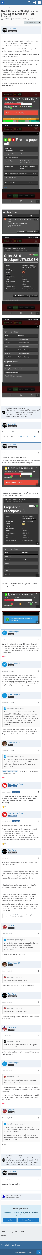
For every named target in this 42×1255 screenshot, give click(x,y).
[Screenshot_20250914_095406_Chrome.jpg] (21, 221)
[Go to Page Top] (38, 1252)
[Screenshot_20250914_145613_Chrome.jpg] (21, 600)
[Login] (34, 2)
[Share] (39, 22)
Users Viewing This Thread (12, 1231)
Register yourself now (30, 1213)
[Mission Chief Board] (2, 3)
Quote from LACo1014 (14, 977)
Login (10, 1220)
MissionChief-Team (10, 771)
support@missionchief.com (27, 436)
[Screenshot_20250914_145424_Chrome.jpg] (21, 476)
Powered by (21, 1252)
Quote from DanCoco (14, 1041)
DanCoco (6, 19)
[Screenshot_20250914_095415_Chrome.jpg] (21, 276)
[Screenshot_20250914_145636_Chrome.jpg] (21, 617)
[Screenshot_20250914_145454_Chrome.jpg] (21, 521)
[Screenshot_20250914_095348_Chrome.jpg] (21, 107)
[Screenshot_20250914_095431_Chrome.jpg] (21, 358)
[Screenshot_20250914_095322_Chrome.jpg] (21, 164)
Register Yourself (28, 1220)
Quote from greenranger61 (16, 709)
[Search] (29, 3)
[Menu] (39, 3)
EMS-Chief (9, 1195)
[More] (39, 37)
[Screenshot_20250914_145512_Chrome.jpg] (21, 562)
